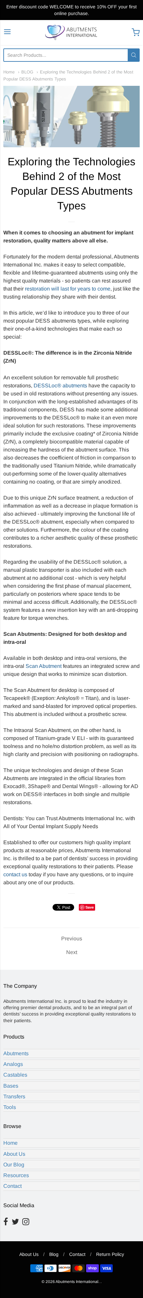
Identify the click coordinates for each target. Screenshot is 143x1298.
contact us (15, 874)
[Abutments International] (71, 32)
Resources (16, 1175)
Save (89, 907)
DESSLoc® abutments (60, 385)
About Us (14, 1154)
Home (9, 71)
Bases (10, 1086)
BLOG (27, 71)
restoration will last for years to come (67, 289)
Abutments (16, 1053)
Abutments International (77, 1281)
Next (71, 952)
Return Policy (110, 1254)
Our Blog (13, 1164)
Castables (15, 1075)
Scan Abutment (44, 666)
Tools (9, 1107)
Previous (71, 938)
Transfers (14, 1096)
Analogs (13, 1064)
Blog (54, 1254)
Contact (12, 1186)
